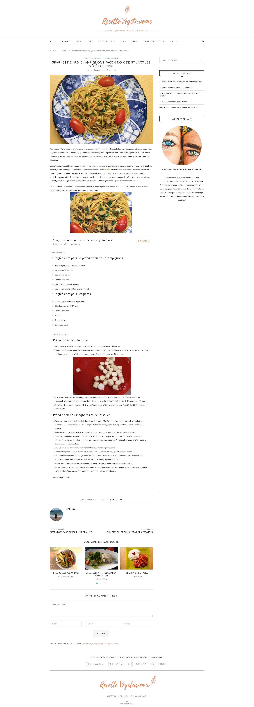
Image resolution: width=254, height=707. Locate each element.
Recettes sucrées (106, 41)
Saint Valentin (111, 58)
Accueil (53, 51)
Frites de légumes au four (65, 573)
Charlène (96, 70)
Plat (91, 41)
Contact (174, 41)
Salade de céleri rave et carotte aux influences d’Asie (180, 81)
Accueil (53, 41)
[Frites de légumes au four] (65, 558)
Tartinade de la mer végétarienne (173, 101)
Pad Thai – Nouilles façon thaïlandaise (175, 87)
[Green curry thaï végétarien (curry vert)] (101, 558)
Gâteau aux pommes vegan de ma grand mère (178, 107)
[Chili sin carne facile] (136, 558)
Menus (123, 41)
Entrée (79, 41)
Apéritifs (66, 41)
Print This (143, 241)
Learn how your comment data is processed (100, 643)
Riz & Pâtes (96, 58)
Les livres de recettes (153, 41)
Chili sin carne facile (137, 573)
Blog (134, 41)
